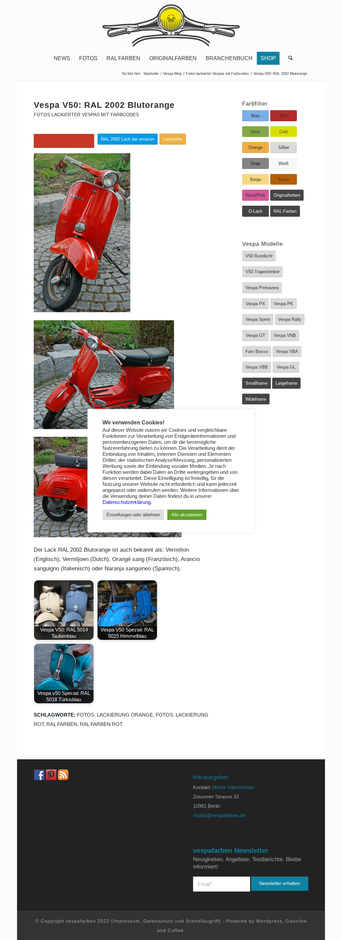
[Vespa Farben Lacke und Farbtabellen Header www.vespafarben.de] (171, 25)
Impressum (126, 921)
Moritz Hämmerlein (233, 787)
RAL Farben (61, 724)
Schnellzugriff (202, 921)
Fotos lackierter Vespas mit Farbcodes (86, 114)
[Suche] (288, 58)
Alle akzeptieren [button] (186, 514)
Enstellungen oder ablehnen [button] (133, 514)
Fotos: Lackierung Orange (115, 715)
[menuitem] (61, 58)
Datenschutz (158, 921)
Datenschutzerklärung (127, 502)
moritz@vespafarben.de (219, 815)
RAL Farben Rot (101, 724)
